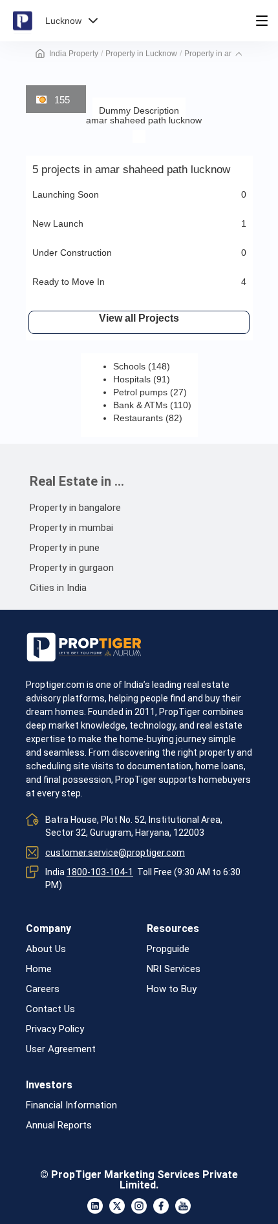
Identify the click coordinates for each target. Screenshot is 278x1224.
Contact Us (50, 1009)
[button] (238, 53)
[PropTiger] (22, 21)
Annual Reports (59, 1125)
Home (39, 969)
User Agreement (61, 1049)
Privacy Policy (55, 1029)
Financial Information (71, 1105)
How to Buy (172, 989)
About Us (46, 949)
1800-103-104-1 (100, 872)
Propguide (168, 949)
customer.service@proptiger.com (115, 852)
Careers (42, 989)
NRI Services (173, 969)
